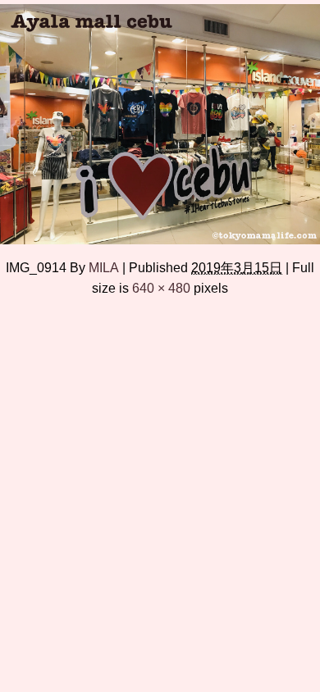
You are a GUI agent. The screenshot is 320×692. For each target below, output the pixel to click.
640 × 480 (161, 287)
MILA (104, 267)
